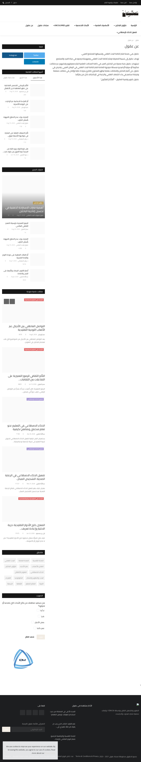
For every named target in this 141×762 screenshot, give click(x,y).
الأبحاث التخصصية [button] (82, 25)
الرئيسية (134, 25)
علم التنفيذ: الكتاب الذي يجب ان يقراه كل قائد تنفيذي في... (63, 725)
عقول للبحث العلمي (22, 123)
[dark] (3, 3)
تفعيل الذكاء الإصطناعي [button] (127, 32)
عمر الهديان (24, 107)
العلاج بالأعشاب (38, 566)
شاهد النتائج (29, 636)
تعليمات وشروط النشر (111, 2)
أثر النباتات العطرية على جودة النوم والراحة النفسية (15, 256)
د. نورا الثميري (24, 154)
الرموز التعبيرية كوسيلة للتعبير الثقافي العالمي (16, 225)
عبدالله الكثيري (24, 276)
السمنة (10, 583)
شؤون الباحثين (10, 566)
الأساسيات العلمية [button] (102, 25)
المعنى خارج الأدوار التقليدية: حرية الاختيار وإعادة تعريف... (26, 526)
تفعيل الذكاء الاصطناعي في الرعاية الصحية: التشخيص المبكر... (25, 477)
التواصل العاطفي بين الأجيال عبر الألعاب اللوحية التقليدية (27, 327)
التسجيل (7, 2)
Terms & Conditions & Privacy (87, 756)
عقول (137, 40)
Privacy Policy (50, 753)
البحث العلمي (10, 560)
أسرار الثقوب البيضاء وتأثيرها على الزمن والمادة (15, 272)
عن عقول (29, 25)
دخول (15, 2)
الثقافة (19, 583)
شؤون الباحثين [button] (120, 25)
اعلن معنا (123, 2)
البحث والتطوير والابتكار (35, 578)
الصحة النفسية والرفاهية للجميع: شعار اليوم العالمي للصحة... (63, 737)
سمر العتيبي (24, 229)
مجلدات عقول (43, 25)
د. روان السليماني (23, 139)
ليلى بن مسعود (23, 91)
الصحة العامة (24, 560)
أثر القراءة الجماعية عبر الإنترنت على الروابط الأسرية (16, 103)
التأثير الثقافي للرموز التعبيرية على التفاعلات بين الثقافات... (26, 377)
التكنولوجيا (19, 578)
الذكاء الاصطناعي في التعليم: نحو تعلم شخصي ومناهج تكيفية (26, 427)
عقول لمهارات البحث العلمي (35, 215)
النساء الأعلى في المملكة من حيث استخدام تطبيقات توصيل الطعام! (62, 713)
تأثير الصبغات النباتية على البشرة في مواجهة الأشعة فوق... (16, 134)
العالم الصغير (31, 583)
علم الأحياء (24, 566)
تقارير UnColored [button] (61, 25)
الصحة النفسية (38, 560)
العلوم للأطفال (21, 572)
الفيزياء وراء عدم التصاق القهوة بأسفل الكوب (15, 118)
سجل (6, 729)
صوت (41, 637)
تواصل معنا (133, 2)
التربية (41, 583)
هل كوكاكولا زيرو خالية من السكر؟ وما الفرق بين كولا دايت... (15, 150)
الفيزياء (8, 578)
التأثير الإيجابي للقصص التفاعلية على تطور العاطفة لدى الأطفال (16, 87)
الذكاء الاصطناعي (37, 572)
